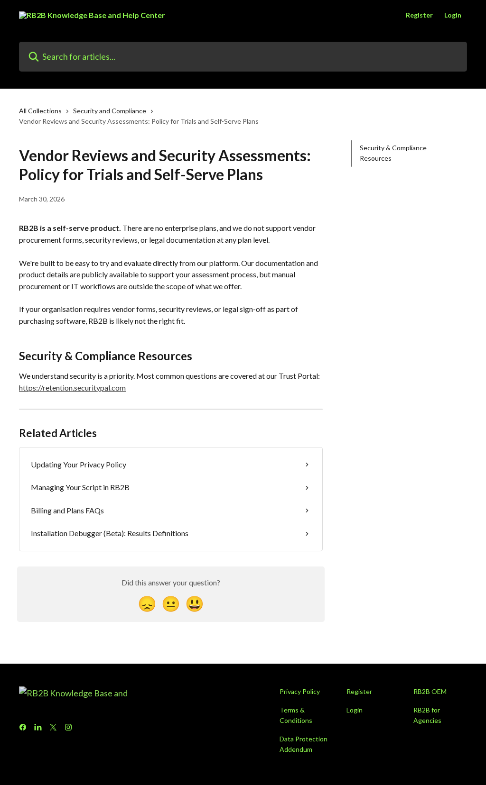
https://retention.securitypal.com (72, 387)
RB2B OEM (430, 691)
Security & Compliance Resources (393, 153)
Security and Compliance (109, 111)
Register (419, 15)
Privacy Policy (300, 691)
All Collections (40, 111)
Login (452, 15)
